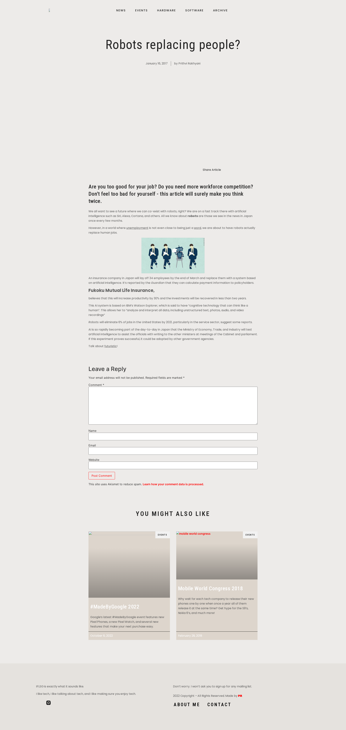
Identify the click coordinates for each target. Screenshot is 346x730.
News (121, 10)
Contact (219, 704)
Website (93, 459)
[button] (303, 10)
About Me (187, 704)
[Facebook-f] (38, 703)
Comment (96, 384)
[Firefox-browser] (59, 703)
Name (92, 430)
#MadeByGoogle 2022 (114, 606)
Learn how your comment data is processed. (173, 484)
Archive (220, 10)
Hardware (166, 10)
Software (194, 10)
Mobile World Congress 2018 (210, 588)
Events (141, 10)
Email (92, 445)
